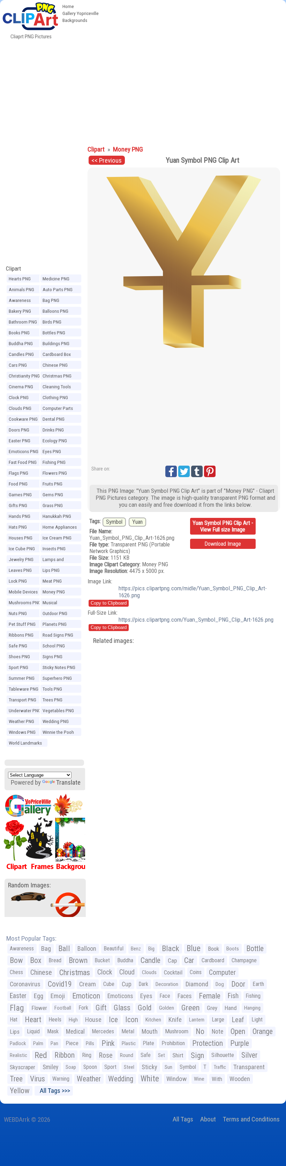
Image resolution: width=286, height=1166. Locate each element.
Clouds (149, 972)
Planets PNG (55, 624)
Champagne (244, 960)
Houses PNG (20, 538)
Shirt (177, 1055)
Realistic (18, 1055)
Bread (55, 960)
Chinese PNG (55, 365)
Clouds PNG (20, 408)
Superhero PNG (57, 678)
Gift (101, 1007)
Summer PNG (22, 678)
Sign (197, 1055)
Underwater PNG (25, 710)
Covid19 (60, 984)
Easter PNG (19, 440)
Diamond (197, 984)
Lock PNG (18, 581)
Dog (220, 984)
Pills (90, 1043)
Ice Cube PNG (22, 548)
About (208, 1119)
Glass (122, 1007)
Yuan (137, 522)
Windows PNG (22, 732)
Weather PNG (21, 721)
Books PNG (19, 332)
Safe (146, 1055)
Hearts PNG (20, 278)
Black (170, 948)
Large (218, 1019)
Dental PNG (54, 419)
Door (238, 984)
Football (62, 1008)
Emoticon (86, 996)
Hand (231, 1007)
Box (36, 960)
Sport (110, 1067)
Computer (222, 972)
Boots (232, 949)
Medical (75, 1031)
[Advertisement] (143, 90)
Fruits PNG (52, 484)
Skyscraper (22, 1067)
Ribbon (64, 1055)
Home (68, 6)
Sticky (149, 1067)
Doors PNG (19, 430)
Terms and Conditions (251, 1119)
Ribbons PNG (21, 635)
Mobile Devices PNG (23, 593)
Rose (106, 1055)
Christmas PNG (57, 376)
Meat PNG (52, 581)
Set (161, 1055)
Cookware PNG (23, 419)
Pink (107, 1043)
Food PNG (18, 484)
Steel (129, 1067)
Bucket (102, 960)
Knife (175, 1019)
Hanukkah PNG (57, 516)
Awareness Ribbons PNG (21, 301)
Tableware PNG (23, 689)
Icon (131, 1019)
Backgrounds (74, 20)
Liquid (33, 1031)
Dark (143, 984)
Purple (239, 1043)
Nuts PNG (18, 613)
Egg (38, 996)
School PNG (54, 645)
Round (126, 1055)
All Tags (183, 1119)
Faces (184, 996)
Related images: (113, 641)
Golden (166, 1008)
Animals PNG (21, 289)
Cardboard (213, 960)
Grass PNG (53, 505)
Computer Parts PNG (58, 409)
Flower (39, 1007)
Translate (68, 782)
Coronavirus (25, 984)
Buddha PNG (21, 343)
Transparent (249, 1067)
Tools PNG (52, 689)
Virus (37, 1078)
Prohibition (173, 1043)
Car (189, 960)
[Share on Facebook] (171, 471)
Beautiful (113, 948)
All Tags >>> (53, 1091)
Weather (89, 1078)
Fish (233, 996)
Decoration (167, 984)
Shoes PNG (19, 656)
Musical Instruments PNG (59, 603)
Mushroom (176, 1031)
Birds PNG (52, 322)
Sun (168, 1067)
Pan (54, 1043)
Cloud (127, 972)
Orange (263, 1031)
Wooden (239, 1078)
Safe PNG (18, 645)
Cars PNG (18, 365)
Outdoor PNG (55, 613)
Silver (249, 1055)
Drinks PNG (53, 430)
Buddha (125, 960)
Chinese (41, 972)
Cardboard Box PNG (57, 355)
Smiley (50, 1067)
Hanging (252, 1008)
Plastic (129, 1043)
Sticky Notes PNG (59, 667)
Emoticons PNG (23, 451)
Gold (145, 1007)
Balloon (86, 948)
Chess (16, 972)
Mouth (150, 1031)
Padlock (18, 1043)
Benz (136, 949)
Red (41, 1055)
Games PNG (20, 494)
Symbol (114, 522)
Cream (87, 984)
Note (217, 1031)
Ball (64, 948)
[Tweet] (184, 471)
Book (213, 948)
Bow (16, 960)
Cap (172, 960)
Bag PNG (51, 300)
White (150, 1078)
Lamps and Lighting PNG (55, 560)
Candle (150, 960)
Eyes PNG (52, 451)
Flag (17, 1008)
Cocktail (173, 972)
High (73, 1020)
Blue (194, 948)
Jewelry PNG (21, 559)
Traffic (220, 1067)
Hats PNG (18, 527)
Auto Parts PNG (58, 289)
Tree (16, 1078)
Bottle (255, 948)
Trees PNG (52, 699)
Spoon (90, 1067)
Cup (126, 984)
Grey (212, 1007)
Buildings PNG (56, 343)
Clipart (13, 268)
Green (190, 1007)
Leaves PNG (20, 570)
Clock (104, 972)
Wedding (120, 1078)
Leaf (238, 1020)
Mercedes (103, 1031)
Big (151, 949)
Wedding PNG (56, 721)
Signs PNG (52, 656)
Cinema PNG (21, 386)
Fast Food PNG (23, 462)
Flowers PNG (55, 473)
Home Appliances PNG (60, 528)
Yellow (20, 1090)
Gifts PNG (18, 505)
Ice (113, 1019)
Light (257, 1019)
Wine (199, 1079)
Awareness (22, 948)
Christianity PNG (24, 376)
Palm (38, 1043)
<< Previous (106, 160)
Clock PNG (19, 397)
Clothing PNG (55, 397)
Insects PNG (54, 548)
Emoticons (120, 996)
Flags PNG (18, 473)
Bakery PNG (20, 311)
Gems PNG (53, 494)
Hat (13, 1019)
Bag (46, 949)
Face (165, 996)
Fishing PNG (54, 462)
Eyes (146, 996)
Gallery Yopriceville (80, 13)
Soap (71, 1067)
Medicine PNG (56, 278)
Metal (127, 1031)
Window (176, 1079)
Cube (108, 984)
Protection (207, 1043)
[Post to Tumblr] (197, 471)
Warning (60, 1078)
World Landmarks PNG (25, 744)
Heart (33, 1019)
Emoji (58, 996)
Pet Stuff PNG (22, 624)
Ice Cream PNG (57, 538)
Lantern (196, 1020)
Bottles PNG (54, 332)
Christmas (74, 972)
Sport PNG (18, 667)
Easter (18, 996)
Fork (83, 1007)
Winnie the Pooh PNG (58, 733)
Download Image (222, 544)
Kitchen (153, 1020)
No (200, 1031)
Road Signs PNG (58, 635)
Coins (196, 972)
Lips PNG (51, 570)
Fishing (253, 996)
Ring (86, 1055)
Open (238, 1031)
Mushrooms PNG (25, 602)
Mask (53, 1031)
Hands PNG (19, 516)
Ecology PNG (55, 440)
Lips (15, 1031)
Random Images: (29, 885)
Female (209, 996)
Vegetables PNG (58, 710)
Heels (54, 1019)
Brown (78, 960)
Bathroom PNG (23, 322)
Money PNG (54, 591)
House (93, 1019)
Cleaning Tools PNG (57, 387)
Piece (72, 1043)
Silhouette (222, 1055)
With (217, 1078)
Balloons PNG (55, 311)
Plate (148, 1043)
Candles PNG (21, 354)
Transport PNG (22, 699)
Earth (258, 984)
